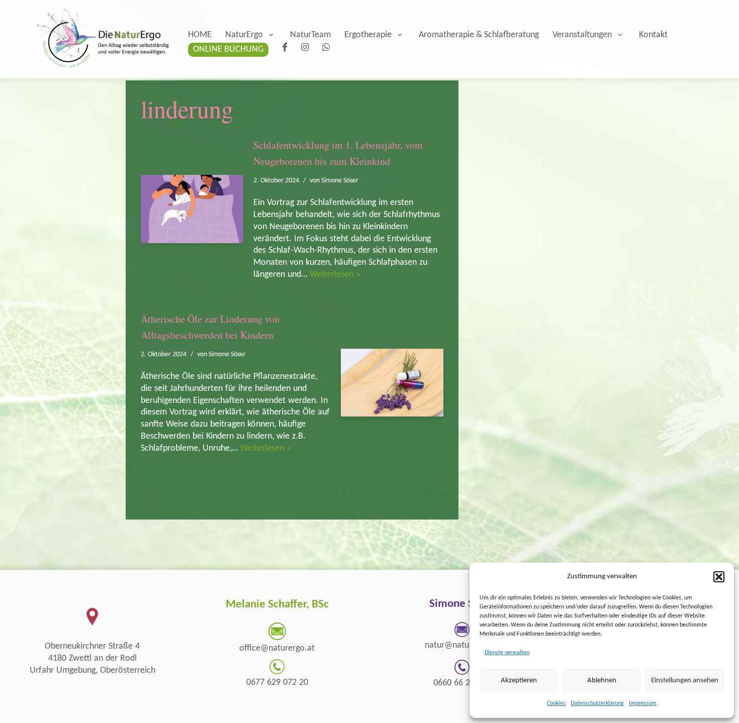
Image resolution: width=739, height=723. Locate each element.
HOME (200, 35)
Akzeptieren (519, 680)
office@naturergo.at (277, 648)
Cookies (556, 703)
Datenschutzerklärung (597, 703)
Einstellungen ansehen (684, 680)
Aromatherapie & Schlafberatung (479, 35)
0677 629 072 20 (277, 682)
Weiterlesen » (335, 274)
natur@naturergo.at (462, 645)
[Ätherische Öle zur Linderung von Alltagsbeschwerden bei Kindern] (392, 383)
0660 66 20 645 (462, 683)
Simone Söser (339, 180)
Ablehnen (601, 680)
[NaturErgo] (100, 39)
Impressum (643, 703)
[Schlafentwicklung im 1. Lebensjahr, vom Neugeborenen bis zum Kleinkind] (192, 209)
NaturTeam (310, 35)
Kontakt (653, 35)
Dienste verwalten (507, 653)
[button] (719, 577)
